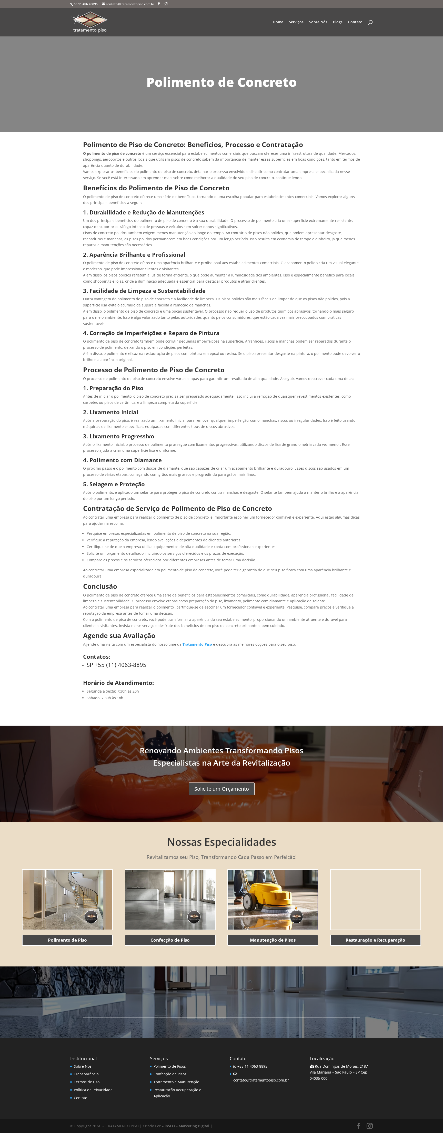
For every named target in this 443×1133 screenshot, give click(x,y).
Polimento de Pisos (170, 1066)
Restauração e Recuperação (375, 940)
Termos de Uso (86, 1081)
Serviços (296, 22)
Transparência (86, 1074)
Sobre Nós (318, 22)
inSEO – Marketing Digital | (188, 1126)
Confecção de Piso (170, 940)
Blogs (338, 22)
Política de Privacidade (93, 1089)
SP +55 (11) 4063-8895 (116, 664)
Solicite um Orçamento (221, 788)
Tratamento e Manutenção (176, 1081)
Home (278, 22)
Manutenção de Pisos (273, 940)
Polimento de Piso (67, 940)
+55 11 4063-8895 (251, 1066)
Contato (355, 22)
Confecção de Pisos (170, 1074)
